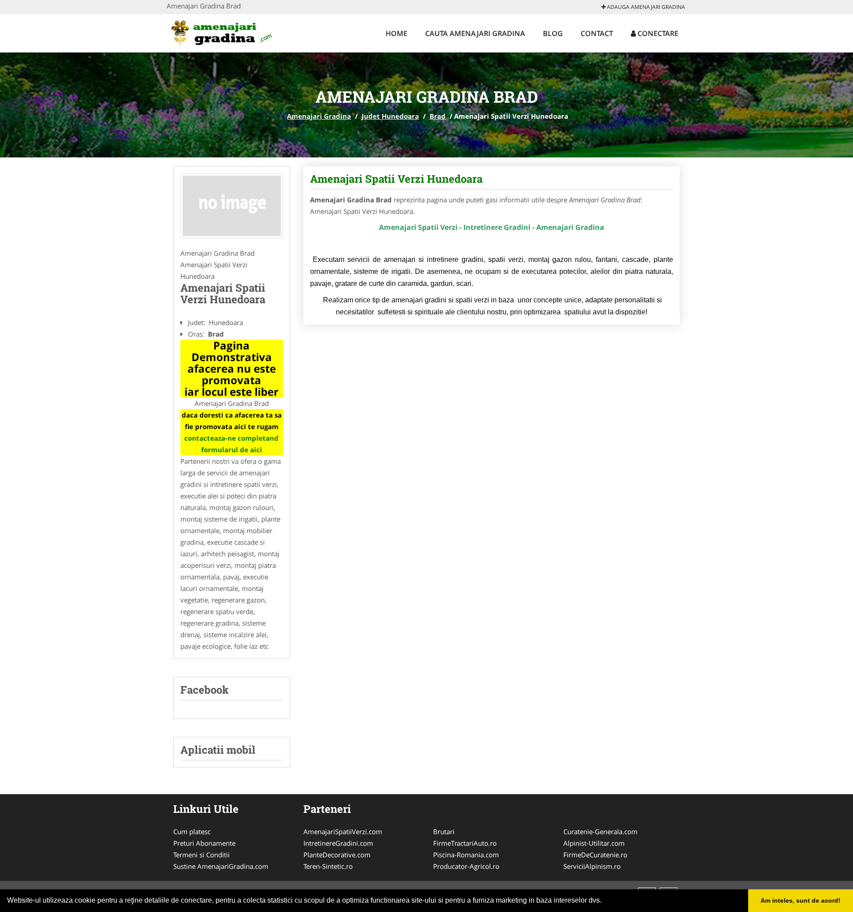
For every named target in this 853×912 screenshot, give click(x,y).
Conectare (657, 33)
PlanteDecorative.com (337, 854)
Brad (438, 116)
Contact (597, 33)
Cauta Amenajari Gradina (475, 33)
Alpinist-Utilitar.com (594, 843)
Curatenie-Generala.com (600, 831)
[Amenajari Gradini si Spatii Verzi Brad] (231, 205)
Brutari (443, 831)
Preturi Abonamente (204, 843)
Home (396, 33)
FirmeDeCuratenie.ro (595, 854)
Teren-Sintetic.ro (328, 866)
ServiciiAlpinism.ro (592, 866)
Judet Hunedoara (390, 116)
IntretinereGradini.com (338, 843)
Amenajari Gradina (319, 116)
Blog (553, 33)
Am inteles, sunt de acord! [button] (801, 900)
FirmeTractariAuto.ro (465, 843)
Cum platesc (192, 831)
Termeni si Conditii (201, 854)
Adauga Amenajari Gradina (645, 7)
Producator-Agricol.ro (466, 866)
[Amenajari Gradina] (225, 32)
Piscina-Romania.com (466, 854)
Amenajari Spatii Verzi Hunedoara (396, 179)
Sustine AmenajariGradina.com (220, 866)
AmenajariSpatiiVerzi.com (342, 831)
